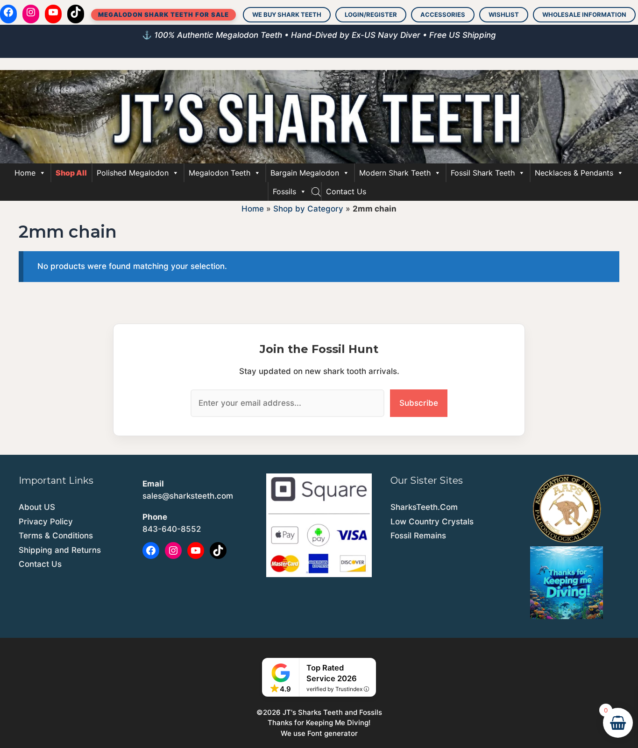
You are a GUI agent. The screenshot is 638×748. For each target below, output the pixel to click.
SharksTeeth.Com (424, 507)
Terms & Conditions (56, 535)
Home (24, 172)
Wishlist (504, 14)
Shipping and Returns (60, 550)
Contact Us (346, 191)
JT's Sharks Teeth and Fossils (332, 712)
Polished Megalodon (133, 172)
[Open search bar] (316, 191)
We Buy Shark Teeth (286, 14)
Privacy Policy (46, 521)
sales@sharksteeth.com (187, 496)
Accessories (442, 14)
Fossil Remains (418, 535)
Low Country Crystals (432, 521)
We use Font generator (319, 733)
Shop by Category (308, 208)
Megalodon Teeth (219, 172)
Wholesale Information (584, 14)
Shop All (71, 172)
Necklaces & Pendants (574, 172)
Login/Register (371, 14)
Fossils (284, 191)
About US (37, 507)
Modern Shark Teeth (395, 172)
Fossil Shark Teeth (483, 172)
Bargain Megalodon (304, 172)
